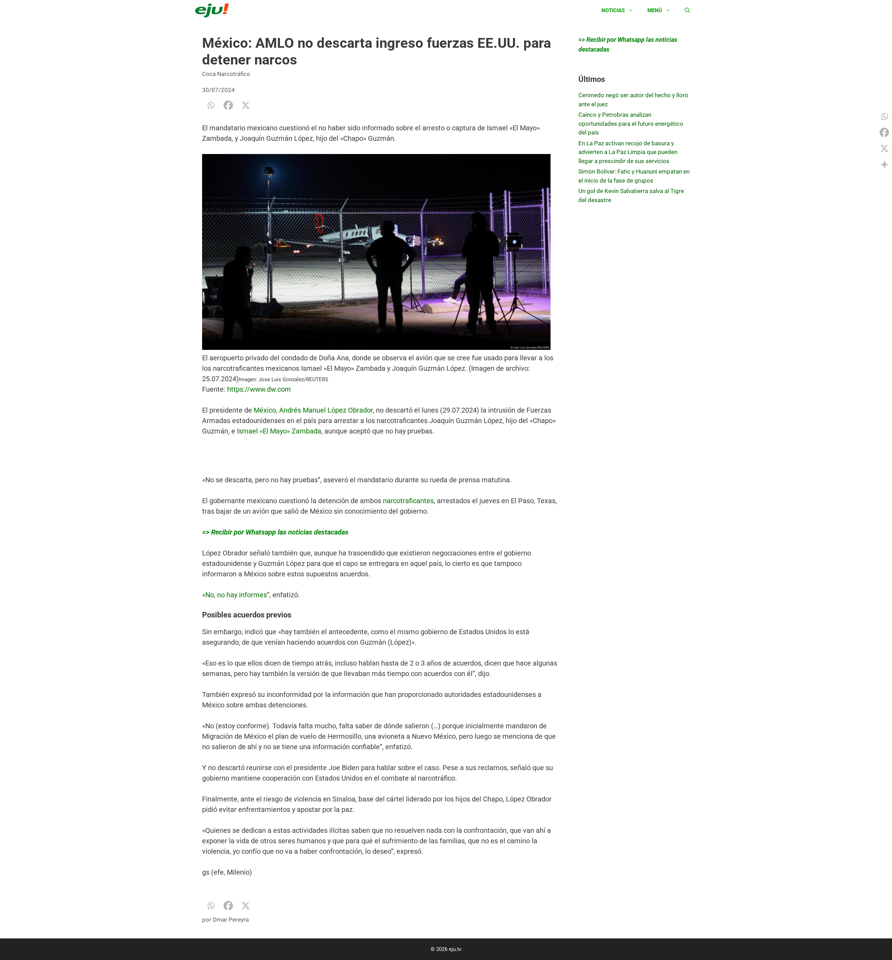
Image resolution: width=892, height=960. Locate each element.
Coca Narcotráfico (226, 73)
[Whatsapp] (211, 105)
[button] (380, 253)
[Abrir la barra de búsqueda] (687, 10)
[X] (246, 105)
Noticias (613, 10)
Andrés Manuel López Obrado (325, 410)
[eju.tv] (213, 10)
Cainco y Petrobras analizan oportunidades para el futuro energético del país (630, 123)
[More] (884, 164)
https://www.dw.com (258, 389)
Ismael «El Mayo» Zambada (279, 431)
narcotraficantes (408, 501)
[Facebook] (228, 105)
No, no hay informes (236, 595)
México (265, 410)
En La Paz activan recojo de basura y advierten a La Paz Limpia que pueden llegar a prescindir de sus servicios (627, 152)
